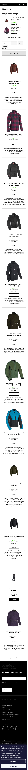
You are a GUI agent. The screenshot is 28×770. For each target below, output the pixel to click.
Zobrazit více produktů (13, 37)
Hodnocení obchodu (7, 717)
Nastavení (13, 761)
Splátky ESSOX (6, 719)
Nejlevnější (14, 43)
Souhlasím (13, 766)
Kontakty (4, 703)
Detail (14, 92)
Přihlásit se (7, 690)
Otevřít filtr (14, 53)
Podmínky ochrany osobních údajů (11, 714)
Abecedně (5, 46)
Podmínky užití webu (7, 710)
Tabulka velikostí (6, 741)
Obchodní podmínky (7, 712)
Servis (3, 707)
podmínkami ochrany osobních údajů (12, 684)
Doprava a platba (7, 705)
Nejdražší (20, 43)
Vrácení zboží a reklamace (9, 743)
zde (19, 757)
